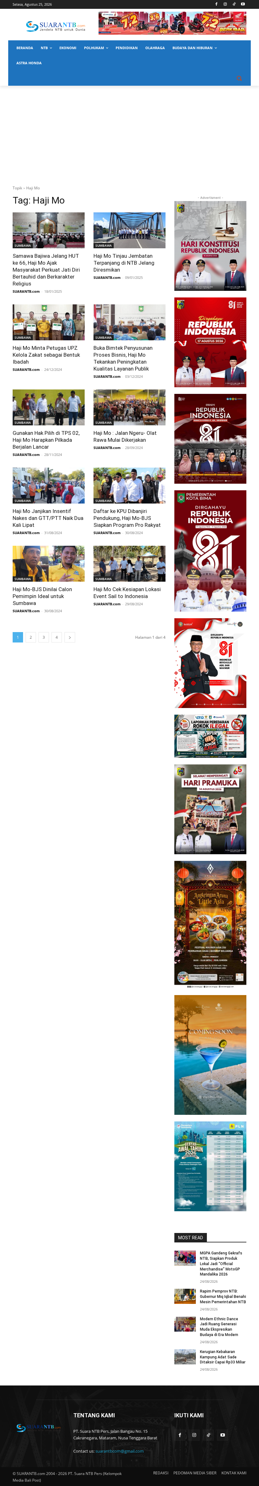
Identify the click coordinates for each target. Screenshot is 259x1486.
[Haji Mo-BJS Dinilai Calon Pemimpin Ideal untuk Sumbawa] (49, 564)
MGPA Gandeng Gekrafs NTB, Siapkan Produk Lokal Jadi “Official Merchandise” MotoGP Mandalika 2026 (221, 1263)
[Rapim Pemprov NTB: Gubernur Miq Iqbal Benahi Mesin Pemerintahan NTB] (185, 1296)
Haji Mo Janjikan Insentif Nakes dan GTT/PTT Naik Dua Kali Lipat (48, 518)
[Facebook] (216, 4)
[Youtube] (242, 4)
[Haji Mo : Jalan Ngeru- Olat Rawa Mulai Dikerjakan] (129, 407)
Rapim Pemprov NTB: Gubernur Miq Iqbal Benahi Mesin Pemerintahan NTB (223, 1296)
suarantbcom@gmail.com (119, 1451)
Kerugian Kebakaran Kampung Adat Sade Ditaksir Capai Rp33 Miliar (222, 1357)
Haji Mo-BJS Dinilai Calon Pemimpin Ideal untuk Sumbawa (42, 596)
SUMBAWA (23, 245)
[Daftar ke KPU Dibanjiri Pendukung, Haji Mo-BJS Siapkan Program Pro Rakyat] (129, 486)
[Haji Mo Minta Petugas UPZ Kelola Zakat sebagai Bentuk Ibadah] (49, 322)
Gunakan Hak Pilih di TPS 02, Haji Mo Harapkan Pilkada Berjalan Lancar (46, 440)
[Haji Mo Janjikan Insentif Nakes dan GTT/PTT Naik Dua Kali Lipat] (49, 486)
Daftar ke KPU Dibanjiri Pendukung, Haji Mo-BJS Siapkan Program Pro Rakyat (127, 518)
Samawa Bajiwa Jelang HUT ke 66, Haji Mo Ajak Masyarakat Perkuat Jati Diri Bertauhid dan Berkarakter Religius (46, 270)
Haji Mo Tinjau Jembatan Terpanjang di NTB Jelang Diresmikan (123, 263)
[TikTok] (234, 4)
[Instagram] (225, 4)
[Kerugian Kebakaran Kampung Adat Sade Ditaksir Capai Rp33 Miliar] (185, 1356)
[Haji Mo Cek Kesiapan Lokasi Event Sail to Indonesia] (129, 564)
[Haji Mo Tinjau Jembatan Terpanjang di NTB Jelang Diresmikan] (129, 230)
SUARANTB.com (26, 291)
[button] (239, 78)
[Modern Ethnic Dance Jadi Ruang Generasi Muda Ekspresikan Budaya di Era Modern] (185, 1324)
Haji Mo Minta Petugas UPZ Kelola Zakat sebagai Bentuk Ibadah (46, 355)
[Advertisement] (129, 133)
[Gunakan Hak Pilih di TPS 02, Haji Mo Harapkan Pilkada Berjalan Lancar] (49, 407)
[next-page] (69, 637)
